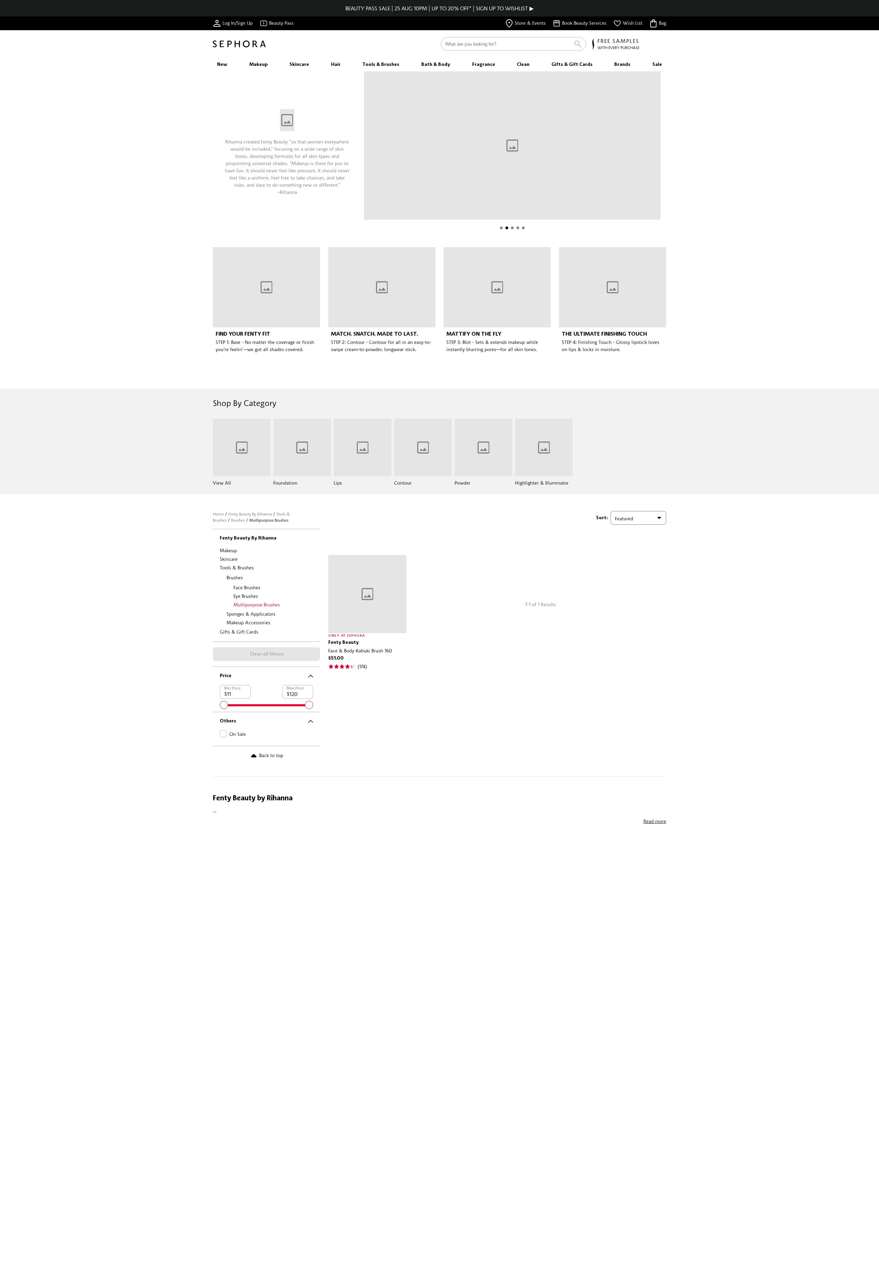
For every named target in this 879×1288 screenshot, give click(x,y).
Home (218, 514)
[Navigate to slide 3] (512, 228)
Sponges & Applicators (251, 614)
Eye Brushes (245, 596)
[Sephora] (239, 43)
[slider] (224, 705)
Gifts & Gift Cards (239, 632)
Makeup (228, 550)
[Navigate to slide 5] (523, 228)
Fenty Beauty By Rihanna (250, 514)
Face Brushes (246, 587)
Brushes (238, 520)
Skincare (229, 559)
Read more (654, 821)
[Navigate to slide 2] (507, 228)
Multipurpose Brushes (256, 604)
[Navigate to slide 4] (518, 228)
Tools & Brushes (237, 567)
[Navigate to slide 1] (501, 228)
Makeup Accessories (248, 622)
